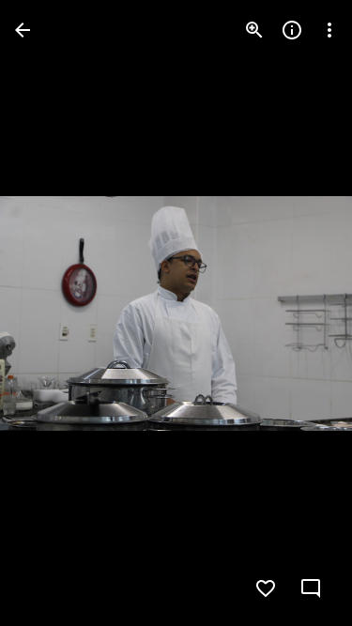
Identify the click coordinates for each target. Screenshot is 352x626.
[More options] (329, 30)
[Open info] (292, 30)
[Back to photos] (22, 30)
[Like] (265, 588)
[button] (52, 313)
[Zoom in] (254, 30)
